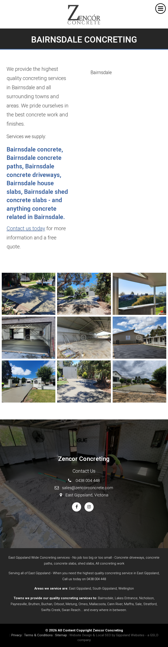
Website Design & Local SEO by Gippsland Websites (106, 635)
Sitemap (61, 635)
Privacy (16, 635)
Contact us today (26, 228)
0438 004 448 (88, 480)
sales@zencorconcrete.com (87, 487)
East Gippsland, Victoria (86, 494)
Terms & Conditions (38, 635)
